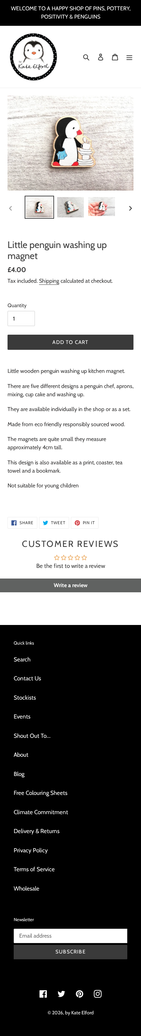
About (21, 754)
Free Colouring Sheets (40, 792)
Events (22, 716)
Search (22, 659)
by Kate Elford (79, 1013)
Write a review (71, 585)
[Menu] (129, 57)
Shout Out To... (32, 735)
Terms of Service (34, 869)
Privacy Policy (31, 850)
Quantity (17, 305)
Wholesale (26, 888)
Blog (19, 773)
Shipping (49, 281)
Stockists (25, 697)
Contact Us (27, 678)
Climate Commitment (41, 812)
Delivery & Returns (37, 831)
